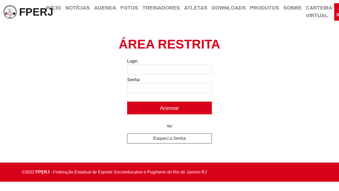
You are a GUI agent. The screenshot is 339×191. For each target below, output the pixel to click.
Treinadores (161, 8)
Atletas (195, 8)
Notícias (77, 8)
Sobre (292, 8)
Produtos (264, 8)
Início (53, 8)
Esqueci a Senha (169, 138)
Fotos (129, 8)
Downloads (229, 8)
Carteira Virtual (319, 11)
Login (132, 61)
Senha (133, 79)
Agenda (105, 8)
